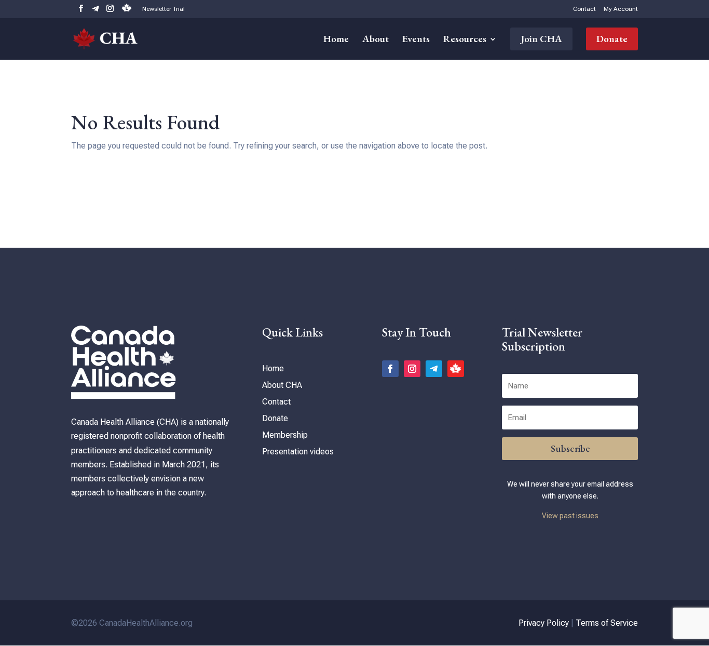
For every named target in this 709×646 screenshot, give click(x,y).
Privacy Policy (544, 623)
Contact (584, 9)
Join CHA (541, 38)
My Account (621, 9)
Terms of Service (607, 623)
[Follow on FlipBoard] (455, 368)
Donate (612, 38)
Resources (464, 40)
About (375, 40)
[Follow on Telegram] (434, 368)
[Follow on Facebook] (390, 368)
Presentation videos (298, 451)
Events (416, 40)
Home (336, 40)
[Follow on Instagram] (412, 368)
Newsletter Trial (163, 9)
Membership (285, 435)
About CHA (282, 385)
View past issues (570, 516)
